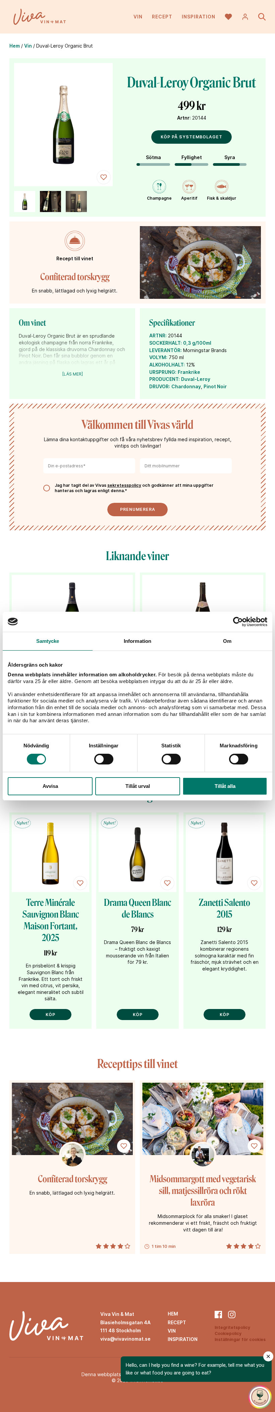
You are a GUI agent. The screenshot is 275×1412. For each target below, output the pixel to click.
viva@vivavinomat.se (125, 1339)
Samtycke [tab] (47, 641)
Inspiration (198, 16)
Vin (138, 16)
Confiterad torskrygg (74, 276)
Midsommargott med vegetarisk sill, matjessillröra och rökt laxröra (203, 1190)
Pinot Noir (215, 386)
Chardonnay (186, 386)
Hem (14, 46)
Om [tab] (227, 641)
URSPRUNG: (162, 372)
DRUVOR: (159, 386)
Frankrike (189, 372)
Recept (162, 16)
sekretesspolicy (124, 485)
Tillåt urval (137, 786)
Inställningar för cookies (240, 1339)
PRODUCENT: (164, 379)
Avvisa (50, 786)
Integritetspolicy (232, 1327)
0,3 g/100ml (197, 343)
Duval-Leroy (195, 379)
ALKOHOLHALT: (167, 364)
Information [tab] (137, 641)
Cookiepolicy (228, 1333)
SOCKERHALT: (165, 343)
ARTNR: (158, 335)
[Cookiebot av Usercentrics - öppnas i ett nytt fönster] (238, 622)
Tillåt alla (225, 786)
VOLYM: (158, 357)
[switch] (103, 759)
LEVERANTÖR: (165, 350)
